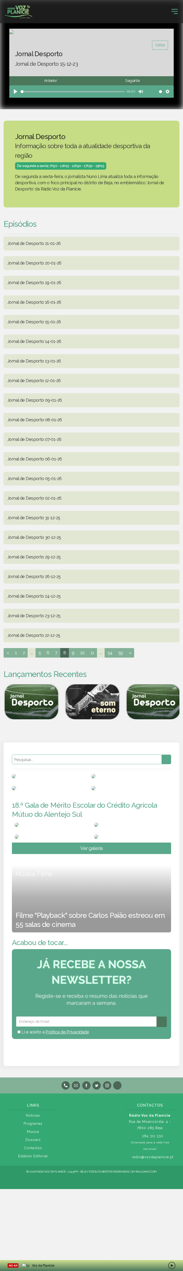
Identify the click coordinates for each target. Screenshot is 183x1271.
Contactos (33, 1148)
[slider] (72, 91)
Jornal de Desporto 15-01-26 (34, 321)
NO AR (13, 1265)
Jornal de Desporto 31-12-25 (33, 517)
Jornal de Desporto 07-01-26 (34, 439)
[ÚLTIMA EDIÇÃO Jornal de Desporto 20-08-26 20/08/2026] (30, 701)
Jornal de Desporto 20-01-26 (34, 262)
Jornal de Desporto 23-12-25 (33, 615)
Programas (33, 1123)
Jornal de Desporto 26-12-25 (34, 576)
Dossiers (33, 1140)
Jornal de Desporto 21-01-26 (34, 243)
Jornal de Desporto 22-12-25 (33, 635)
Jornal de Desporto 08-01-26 (34, 419)
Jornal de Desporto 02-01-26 (34, 498)
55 (120, 652)
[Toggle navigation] (174, 11)
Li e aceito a (54, 1031)
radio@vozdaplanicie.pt (152, 1157)
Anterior (50, 80)
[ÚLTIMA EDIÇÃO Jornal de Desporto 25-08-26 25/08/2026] (152, 701)
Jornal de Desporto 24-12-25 (34, 596)
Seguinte (132, 80)
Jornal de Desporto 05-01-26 (34, 478)
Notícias (33, 1115)
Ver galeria (91, 848)
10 (82, 652)
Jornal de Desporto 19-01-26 (34, 282)
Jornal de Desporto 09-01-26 (34, 400)
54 (110, 652)
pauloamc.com (146, 1171)
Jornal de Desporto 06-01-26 (34, 458)
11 (92, 652)
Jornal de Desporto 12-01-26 (34, 380)
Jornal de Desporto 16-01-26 (34, 302)
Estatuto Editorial (33, 1156)
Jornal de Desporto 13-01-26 (34, 360)
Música (33, 1132)
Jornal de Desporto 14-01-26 (34, 341)
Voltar (160, 45)
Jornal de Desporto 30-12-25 (34, 537)
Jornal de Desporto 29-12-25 (34, 556)
